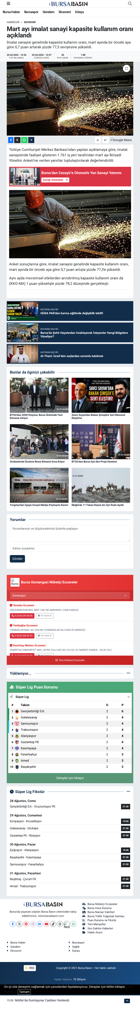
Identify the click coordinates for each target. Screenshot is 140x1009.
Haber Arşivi (95, 932)
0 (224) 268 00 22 (23, 635)
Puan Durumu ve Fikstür (102, 920)
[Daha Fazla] (31, 140)
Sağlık (76, 946)
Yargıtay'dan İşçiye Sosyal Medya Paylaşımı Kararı (39, 505)
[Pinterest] (26, 924)
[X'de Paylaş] (17, 140)
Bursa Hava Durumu (100, 908)
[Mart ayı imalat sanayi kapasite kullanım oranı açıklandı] (70, 99)
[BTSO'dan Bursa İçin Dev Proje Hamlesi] (101, 441)
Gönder (17, 558)
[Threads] (60, 924)
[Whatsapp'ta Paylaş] (24, 140)
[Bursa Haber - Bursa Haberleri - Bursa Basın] (68, 3)
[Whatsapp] (73, 924)
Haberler (13, 22)
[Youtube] (46, 924)
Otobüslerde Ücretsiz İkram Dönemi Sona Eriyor (37, 461)
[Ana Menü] (8, 3)
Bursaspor (31, 12)
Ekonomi (65, 12)
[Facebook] (13, 924)
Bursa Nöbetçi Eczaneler (102, 904)
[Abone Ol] (121, 140)
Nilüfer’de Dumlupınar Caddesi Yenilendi (42, 1000)
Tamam (24, 992)
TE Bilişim (79, 979)
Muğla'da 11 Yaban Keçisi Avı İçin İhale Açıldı (98, 505)
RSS (31, 968)
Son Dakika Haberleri (100, 928)
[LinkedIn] (40, 924)
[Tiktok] (53, 924)
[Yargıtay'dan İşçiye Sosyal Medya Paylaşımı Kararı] (39, 485)
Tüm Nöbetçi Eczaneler (71, 660)
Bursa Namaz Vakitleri (101, 912)
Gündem (48, 12)
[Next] (67, 924)
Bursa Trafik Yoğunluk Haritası (106, 916)
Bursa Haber (11, 12)
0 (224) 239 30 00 (23, 615)
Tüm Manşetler (97, 924)
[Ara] (129, 3)
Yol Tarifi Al (46, 615)
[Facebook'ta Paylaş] (10, 140)
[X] (19, 924)
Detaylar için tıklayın (70, 778)
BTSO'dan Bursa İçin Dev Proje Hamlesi (94, 461)
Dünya (79, 12)
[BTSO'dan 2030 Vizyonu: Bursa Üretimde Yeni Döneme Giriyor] (39, 395)
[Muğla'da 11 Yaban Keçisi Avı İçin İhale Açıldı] (101, 485)
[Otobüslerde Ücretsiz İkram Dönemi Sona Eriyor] (39, 441)
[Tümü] (128, 673)
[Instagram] (33, 924)
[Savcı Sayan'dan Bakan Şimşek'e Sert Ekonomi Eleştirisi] (101, 395)
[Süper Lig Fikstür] (128, 791)
